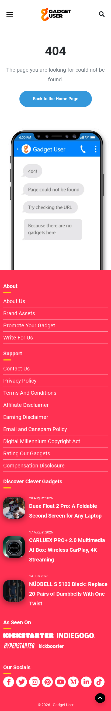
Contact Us (16, 368)
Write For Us (18, 337)
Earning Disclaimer (25, 417)
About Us (14, 301)
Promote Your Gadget (29, 325)
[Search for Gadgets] (102, 14)
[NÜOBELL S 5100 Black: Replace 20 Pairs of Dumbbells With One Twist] (14, 590)
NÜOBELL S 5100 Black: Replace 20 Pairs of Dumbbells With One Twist (68, 594)
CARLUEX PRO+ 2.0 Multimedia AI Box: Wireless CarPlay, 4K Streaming (67, 550)
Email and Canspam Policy (35, 429)
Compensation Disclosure (34, 465)
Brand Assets (19, 313)
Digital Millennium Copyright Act (41, 441)
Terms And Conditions (29, 393)
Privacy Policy (19, 380)
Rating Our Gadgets (26, 453)
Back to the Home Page (55, 98)
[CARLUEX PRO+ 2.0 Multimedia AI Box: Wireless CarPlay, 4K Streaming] (14, 546)
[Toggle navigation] (9, 15)
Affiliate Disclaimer (26, 405)
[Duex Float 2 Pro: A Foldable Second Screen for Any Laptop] (14, 507)
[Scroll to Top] (100, 698)
